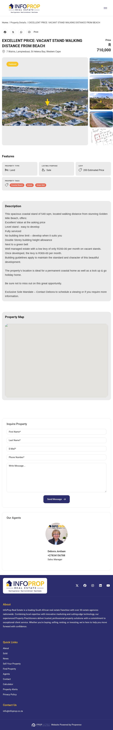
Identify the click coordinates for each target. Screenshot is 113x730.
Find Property (9, 669)
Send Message (54, 499)
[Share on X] (13, 32)
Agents (6, 674)
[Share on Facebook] (5, 32)
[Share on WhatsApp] (21, 32)
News (6, 658)
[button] (82, 101)
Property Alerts (10, 689)
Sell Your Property (12, 663)
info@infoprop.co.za (13, 711)
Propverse (77, 724)
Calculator (8, 684)
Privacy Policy (10, 694)
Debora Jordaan (56, 551)
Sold (5, 653)
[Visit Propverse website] (41, 724)
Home (5, 22)
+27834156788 (56, 555)
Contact (7, 679)
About (6, 648)
